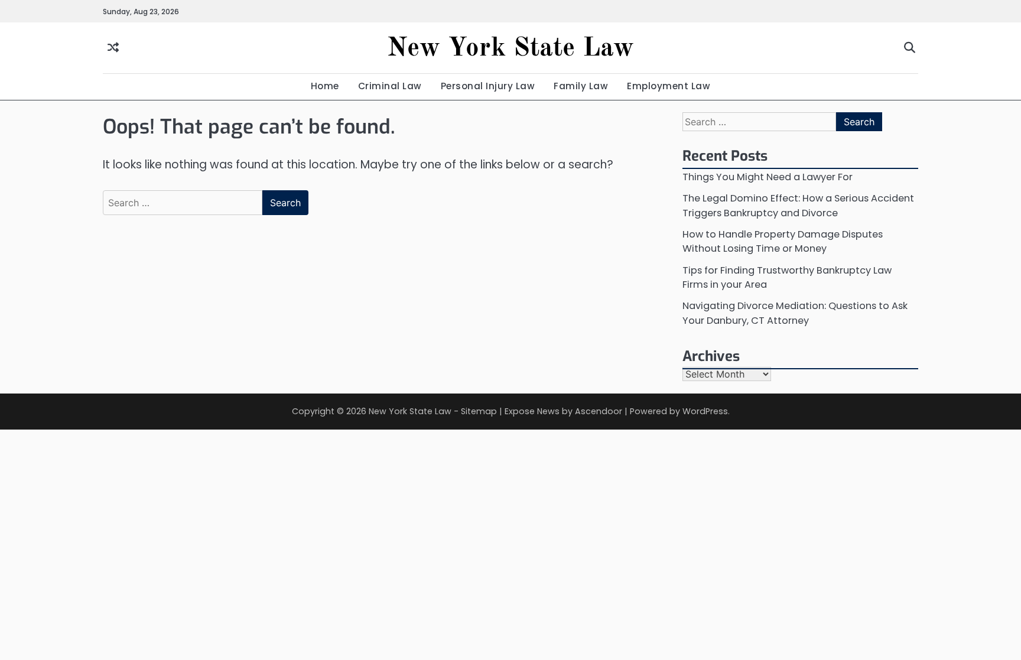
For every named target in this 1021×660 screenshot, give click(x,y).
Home (325, 86)
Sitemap (479, 411)
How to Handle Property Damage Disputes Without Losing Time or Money (782, 241)
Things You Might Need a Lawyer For (767, 177)
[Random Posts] (113, 48)
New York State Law (510, 48)
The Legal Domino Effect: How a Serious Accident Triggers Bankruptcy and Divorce (798, 205)
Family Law (581, 86)
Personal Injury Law (488, 86)
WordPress (705, 411)
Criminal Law (390, 86)
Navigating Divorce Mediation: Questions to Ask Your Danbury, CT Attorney (795, 313)
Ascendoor (598, 411)
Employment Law (668, 86)
